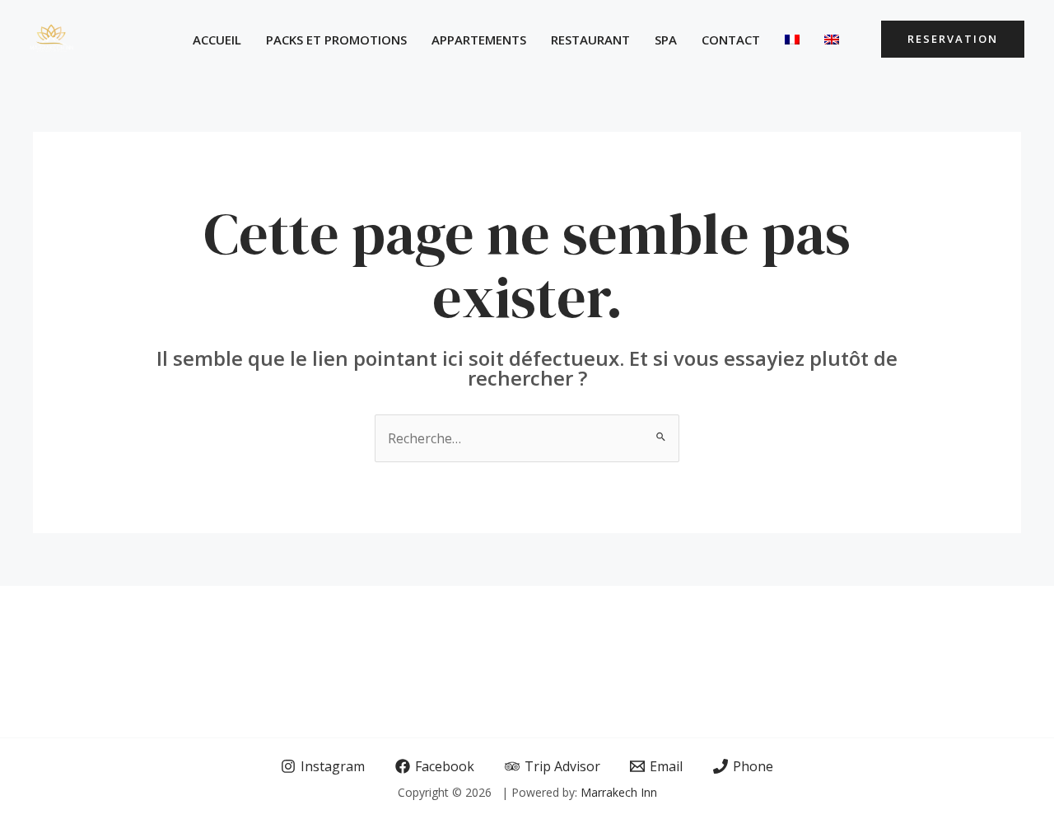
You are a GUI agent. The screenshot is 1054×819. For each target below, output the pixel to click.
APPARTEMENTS (478, 39)
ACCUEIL (217, 39)
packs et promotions (336, 39)
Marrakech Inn (619, 792)
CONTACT (731, 39)
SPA (666, 39)
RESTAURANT (590, 39)
